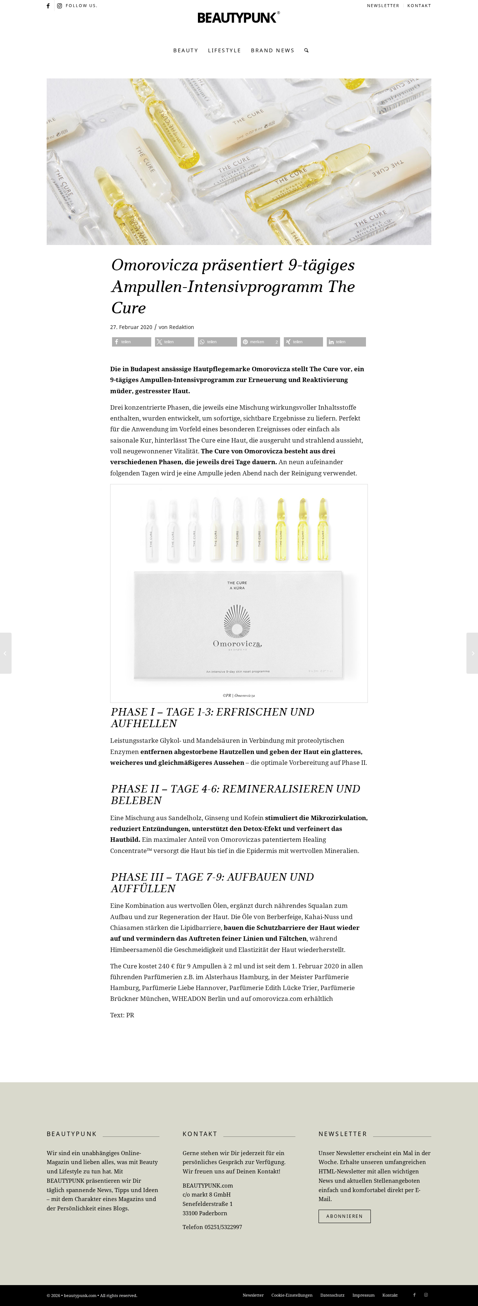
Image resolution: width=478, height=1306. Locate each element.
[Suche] (304, 50)
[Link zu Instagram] (60, 5)
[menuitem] (383, 5)
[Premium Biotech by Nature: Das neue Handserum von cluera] (472, 653)
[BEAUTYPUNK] (239, 26)
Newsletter (383, 5)
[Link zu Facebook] (48, 5)
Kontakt (419, 5)
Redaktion (181, 327)
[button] (131, 342)
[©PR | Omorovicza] (239, 161)
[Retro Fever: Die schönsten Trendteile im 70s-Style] (6, 653)
